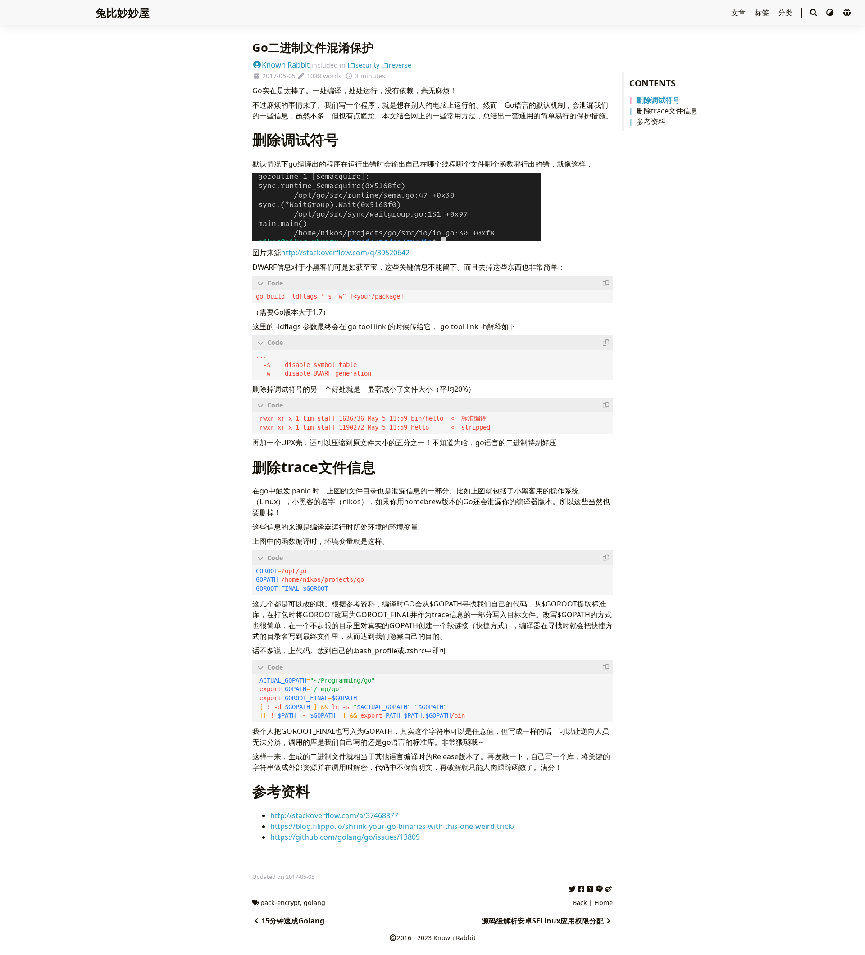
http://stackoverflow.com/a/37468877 (334, 815)
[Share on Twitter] (572, 887)
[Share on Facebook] (581, 887)
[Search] (813, 12)
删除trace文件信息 (667, 111)
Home (603, 902)
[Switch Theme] (830, 13)
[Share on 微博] (608, 887)
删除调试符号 (658, 100)
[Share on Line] (599, 887)
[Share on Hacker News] (590, 887)
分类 (786, 13)
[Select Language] (847, 13)
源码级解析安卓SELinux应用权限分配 (543, 921)
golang (314, 902)
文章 (739, 13)
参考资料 (651, 122)
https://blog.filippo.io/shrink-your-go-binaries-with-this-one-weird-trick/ (392, 826)
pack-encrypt (280, 902)
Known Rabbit (286, 64)
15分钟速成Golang (292, 921)
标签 (763, 13)
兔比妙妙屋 (123, 12)
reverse (400, 65)
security (367, 65)
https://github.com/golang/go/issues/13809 (345, 837)
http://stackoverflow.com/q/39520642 (345, 253)
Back (580, 902)
